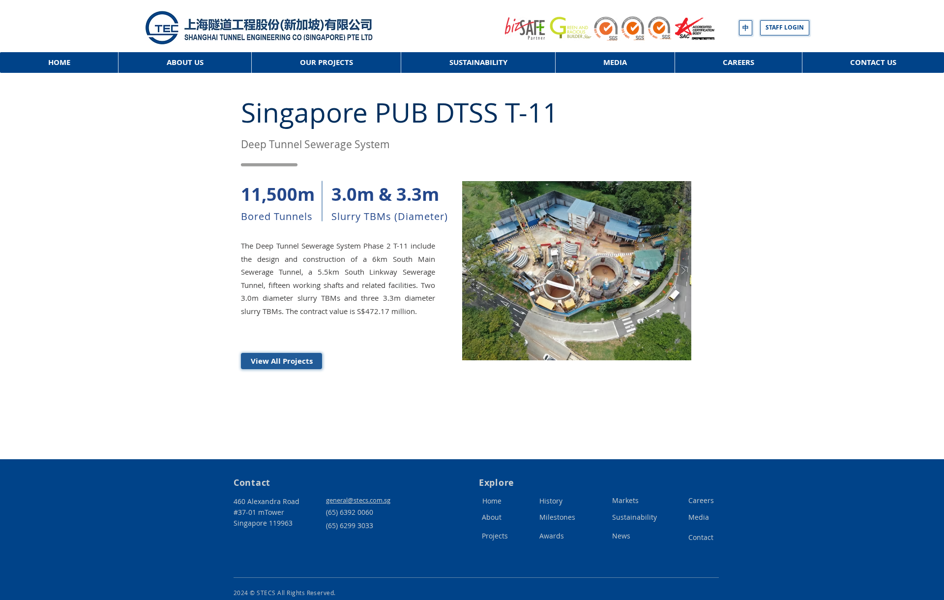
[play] (668, 189)
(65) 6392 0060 (349, 512)
